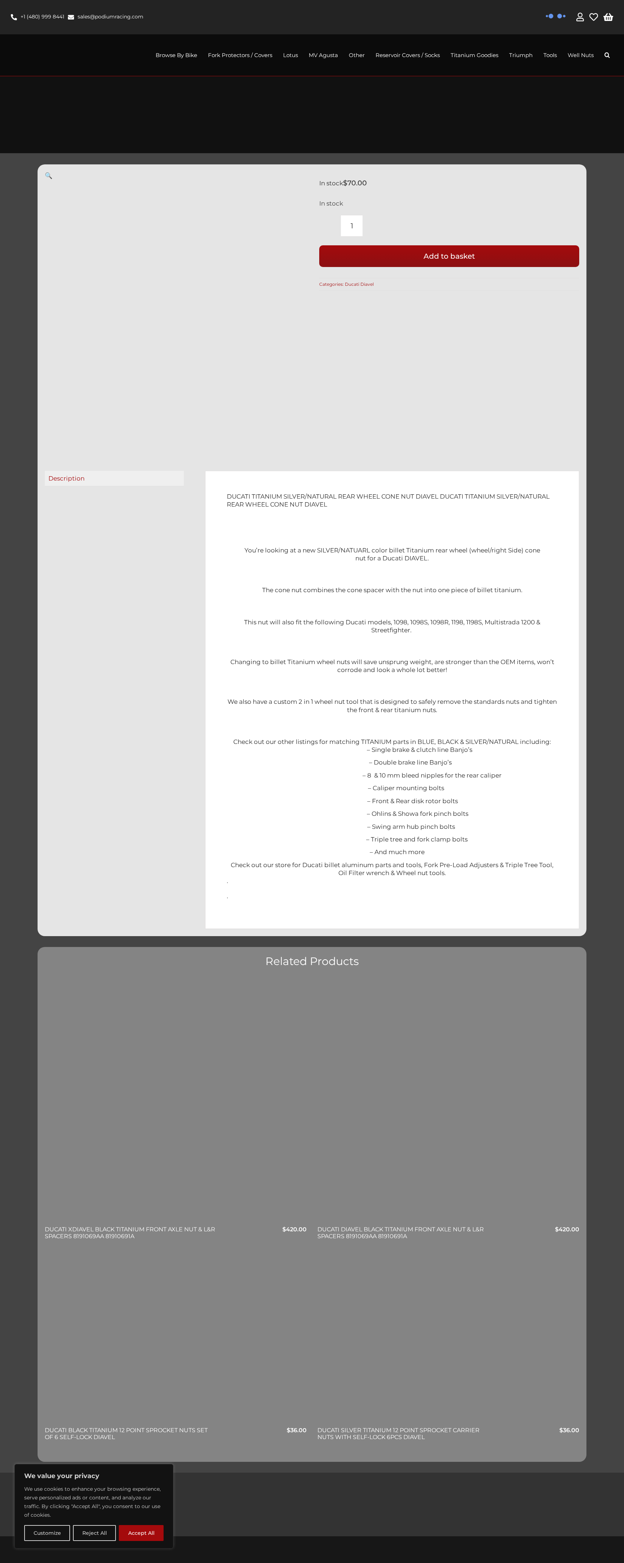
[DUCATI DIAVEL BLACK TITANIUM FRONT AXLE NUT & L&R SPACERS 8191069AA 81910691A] (448, 1102)
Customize (47, 1533)
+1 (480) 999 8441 (42, 16)
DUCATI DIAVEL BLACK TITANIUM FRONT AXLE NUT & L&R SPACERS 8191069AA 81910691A (400, 1233)
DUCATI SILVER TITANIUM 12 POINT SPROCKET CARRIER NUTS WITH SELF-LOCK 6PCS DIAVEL (398, 1434)
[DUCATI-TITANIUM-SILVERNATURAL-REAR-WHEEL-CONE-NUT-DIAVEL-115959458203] (160, 310)
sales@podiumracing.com (110, 16)
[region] (93, 1506)
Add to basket (449, 256)
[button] (607, 55)
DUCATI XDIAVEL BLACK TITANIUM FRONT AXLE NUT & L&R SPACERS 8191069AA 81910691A (130, 1233)
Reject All (94, 1533)
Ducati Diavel (359, 284)
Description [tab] (66, 478)
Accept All (141, 1533)
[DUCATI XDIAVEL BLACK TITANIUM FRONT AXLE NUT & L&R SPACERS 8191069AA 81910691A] (176, 1102)
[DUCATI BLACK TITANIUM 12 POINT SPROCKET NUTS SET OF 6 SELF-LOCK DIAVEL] (176, 1339)
